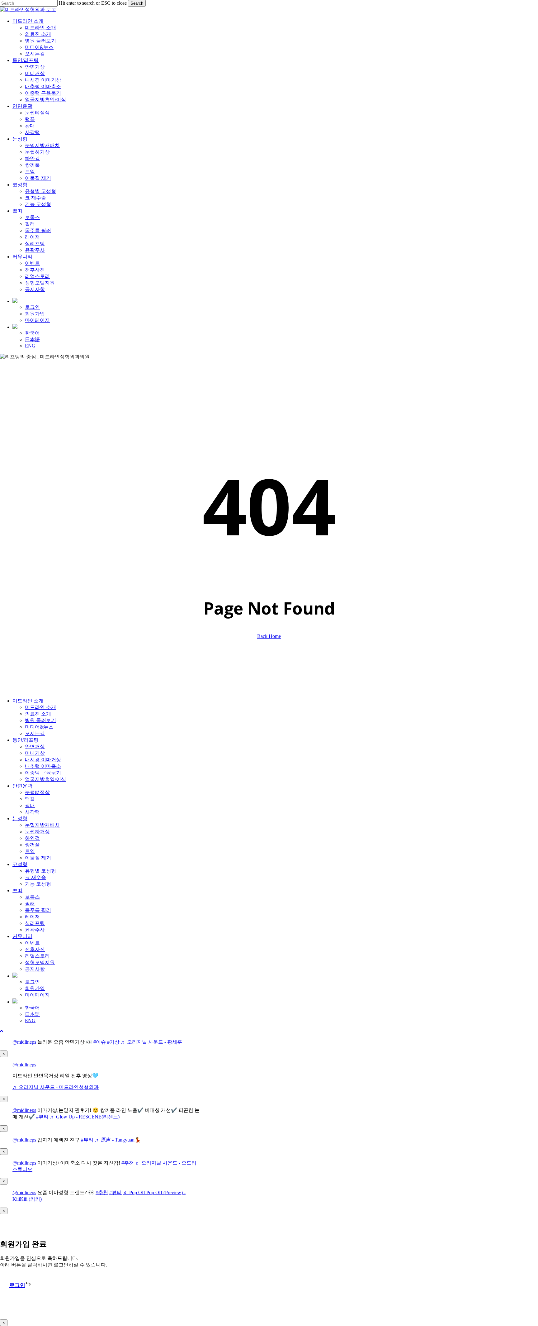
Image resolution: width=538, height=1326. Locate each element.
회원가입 (35, 988)
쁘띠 (17, 890)
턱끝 (30, 799)
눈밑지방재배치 (42, 825)
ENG (30, 1020)
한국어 (32, 1007)
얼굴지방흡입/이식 (45, 779)
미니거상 (35, 753)
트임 (30, 851)
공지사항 (35, 969)
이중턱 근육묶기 (43, 772)
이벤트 (32, 942)
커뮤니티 (22, 936)
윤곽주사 (35, 929)
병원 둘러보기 (40, 720)
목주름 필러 (38, 910)
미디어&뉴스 (39, 727)
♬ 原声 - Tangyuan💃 (118, 1139)
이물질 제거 (38, 857)
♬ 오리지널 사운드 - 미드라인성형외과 (55, 1087)
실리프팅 (35, 923)
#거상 (113, 1042)
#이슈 (99, 1042)
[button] (1, 1031)
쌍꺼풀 (32, 844)
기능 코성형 (38, 884)
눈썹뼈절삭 (37, 792)
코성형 (19, 864)
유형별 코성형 (40, 871)
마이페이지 (37, 995)
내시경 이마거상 (43, 759)
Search (136, 3)
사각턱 (32, 812)
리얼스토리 (37, 956)
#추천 (127, 1163)
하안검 (32, 838)
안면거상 (35, 746)
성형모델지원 (40, 962)
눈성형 (19, 818)
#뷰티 (42, 1116)
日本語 (32, 1014)
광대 (30, 805)
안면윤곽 (22, 785)
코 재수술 (35, 877)
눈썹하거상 (37, 831)
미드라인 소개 (28, 700)
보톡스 (32, 897)
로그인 (32, 981)
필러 (30, 903)
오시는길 (35, 733)
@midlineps (24, 1042)
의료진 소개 (38, 713)
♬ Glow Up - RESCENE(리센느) (85, 1116)
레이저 (32, 916)
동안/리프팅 (25, 740)
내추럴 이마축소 (43, 766)
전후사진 (35, 949)
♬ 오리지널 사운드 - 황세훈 (151, 1042)
